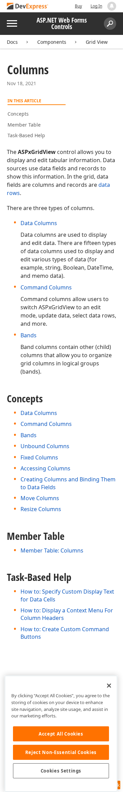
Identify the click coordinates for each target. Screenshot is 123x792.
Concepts (18, 114)
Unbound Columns (44, 446)
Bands (28, 335)
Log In (96, 6)
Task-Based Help (26, 135)
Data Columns (38, 223)
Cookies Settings (61, 771)
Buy (78, 6)
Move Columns (39, 498)
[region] (61, 733)
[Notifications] (111, 6)
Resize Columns (40, 509)
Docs (12, 42)
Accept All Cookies (61, 734)
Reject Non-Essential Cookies (61, 752)
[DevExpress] (28, 7)
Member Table (24, 124)
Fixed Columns (39, 457)
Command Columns (46, 287)
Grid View (97, 42)
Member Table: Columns (51, 550)
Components (51, 42)
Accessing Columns (45, 468)
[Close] (109, 685)
